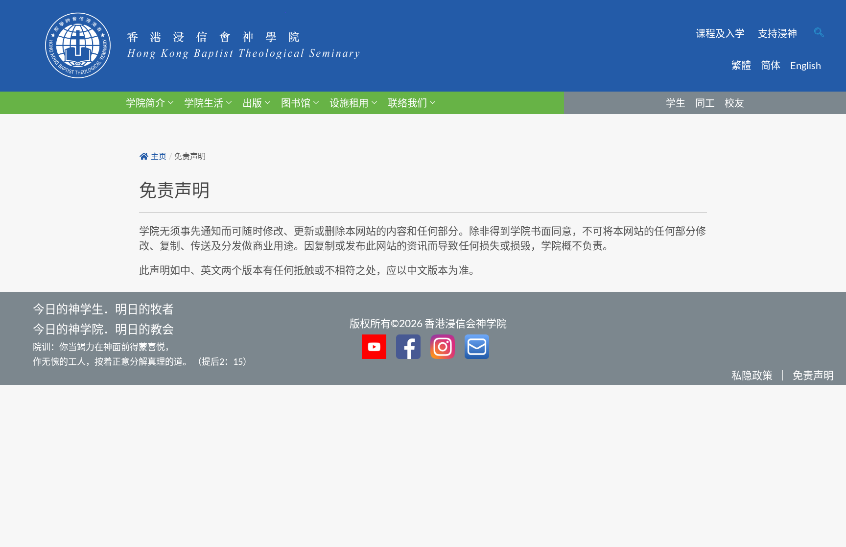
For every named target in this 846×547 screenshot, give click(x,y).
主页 (158, 156)
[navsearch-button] (819, 33)
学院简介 (145, 103)
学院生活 (203, 103)
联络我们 (407, 103)
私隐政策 (752, 375)
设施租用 (349, 103)
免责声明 (813, 375)
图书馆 (295, 103)
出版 (252, 103)
